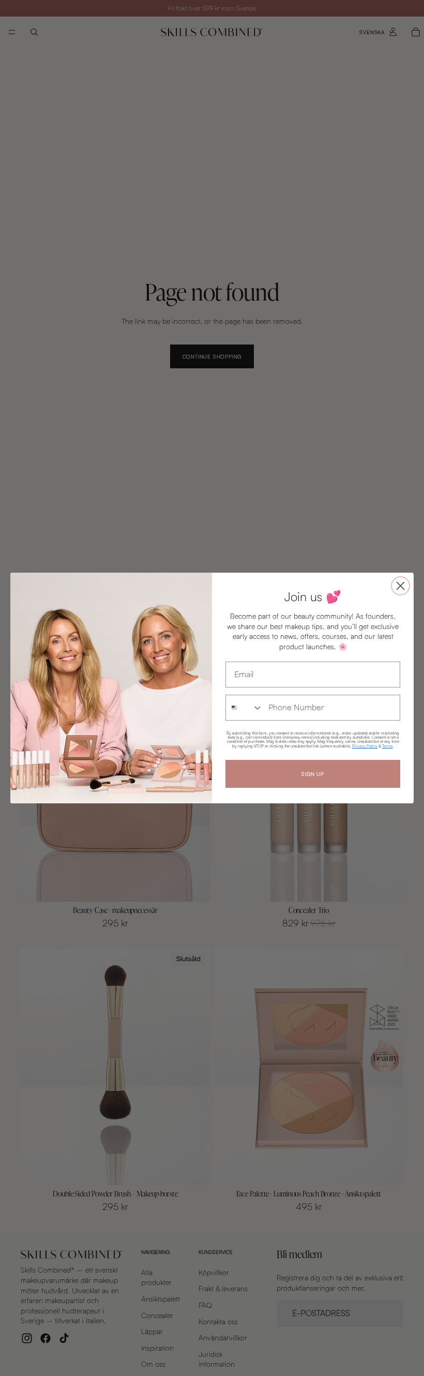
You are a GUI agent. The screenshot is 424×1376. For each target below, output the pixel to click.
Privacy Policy (364, 746)
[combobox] (244, 707)
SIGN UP (312, 774)
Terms (387, 746)
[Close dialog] (400, 586)
